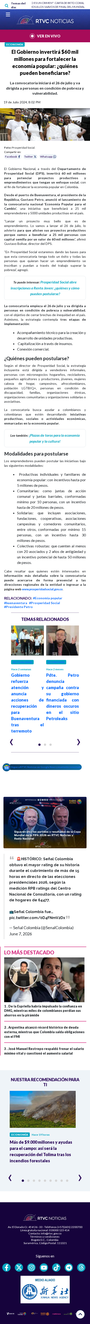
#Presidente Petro (18, 607)
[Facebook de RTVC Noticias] (6, 1267)
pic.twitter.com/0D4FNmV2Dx (37, 918)
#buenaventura (15, 603)
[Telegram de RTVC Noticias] (69, 1267)
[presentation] (11, 740)
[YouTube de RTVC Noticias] (44, 1267)
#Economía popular (47, 598)
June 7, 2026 (20, 933)
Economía (14, 44)
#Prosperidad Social (44, 603)
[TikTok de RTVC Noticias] (56, 1267)
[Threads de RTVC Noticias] (81, 1267)
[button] (39, 744)
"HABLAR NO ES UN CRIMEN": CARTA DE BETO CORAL (50, 3)
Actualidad (22, 662)
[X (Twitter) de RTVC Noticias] (19, 1267)
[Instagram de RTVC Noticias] (31, 1267)
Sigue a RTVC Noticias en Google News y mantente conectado (46, 767)
